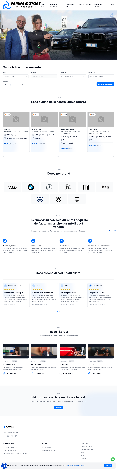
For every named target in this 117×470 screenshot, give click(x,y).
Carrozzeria (63, 72)
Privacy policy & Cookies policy (75, 465)
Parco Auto (43, 5)
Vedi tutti (112, 231)
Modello (33, 72)
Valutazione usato (70, 5)
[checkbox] (3, 85)
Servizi (81, 4)
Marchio (5, 72)
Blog (112, 4)
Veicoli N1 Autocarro (53, 5)
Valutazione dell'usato (87, 449)
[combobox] (16, 76)
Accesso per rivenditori (98, 5)
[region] (58, 134)
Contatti (88, 4)
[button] (4, 465)
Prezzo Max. (92, 72)
